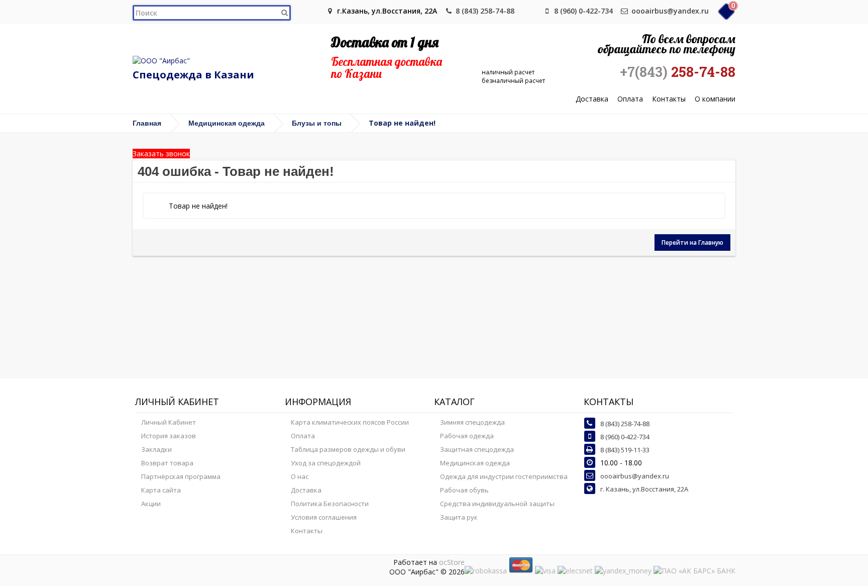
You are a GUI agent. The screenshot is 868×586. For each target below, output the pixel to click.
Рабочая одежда (467, 435)
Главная (147, 123)
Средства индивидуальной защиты (497, 503)
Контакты (669, 99)
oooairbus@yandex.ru (670, 11)
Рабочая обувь (464, 490)
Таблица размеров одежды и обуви (348, 449)
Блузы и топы (317, 123)
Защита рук (459, 517)
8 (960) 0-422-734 (583, 11)
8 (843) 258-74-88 (485, 11)
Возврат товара (167, 462)
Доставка (592, 99)
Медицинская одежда (226, 123)
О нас (299, 476)
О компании (715, 99)
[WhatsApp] (530, 11)
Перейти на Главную (692, 242)
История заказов (168, 435)
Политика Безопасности (330, 503)
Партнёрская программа (181, 476)
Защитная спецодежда (477, 449)
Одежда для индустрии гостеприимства (504, 476)
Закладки (156, 449)
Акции (151, 503)
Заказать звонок (161, 153)
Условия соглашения (324, 517)
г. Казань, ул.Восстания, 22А (644, 489)
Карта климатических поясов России (350, 422)
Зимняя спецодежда (472, 422)
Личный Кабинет (168, 422)
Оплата (630, 99)
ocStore (452, 562)
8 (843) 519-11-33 (624, 449)
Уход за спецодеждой (326, 462)
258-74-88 (677, 72)
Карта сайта (161, 490)
